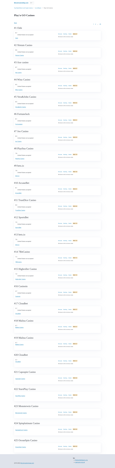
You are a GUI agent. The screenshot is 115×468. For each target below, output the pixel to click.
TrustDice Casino (20, 210)
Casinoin (17, 296)
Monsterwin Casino (21, 417)
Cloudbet (18, 313)
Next (15, 23)
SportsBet (18, 227)
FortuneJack (18, 124)
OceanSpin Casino (20, 451)
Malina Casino (19, 331)
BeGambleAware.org (81, 461)
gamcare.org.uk (80, 463)
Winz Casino (18, 90)
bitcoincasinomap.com (27, 464)
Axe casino (18, 72)
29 (100, 24)
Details (70, 34)
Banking (65, 34)
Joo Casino (18, 141)
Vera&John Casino (20, 107)
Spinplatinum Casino (21, 434)
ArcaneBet (18, 193)
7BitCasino (18, 262)
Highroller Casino (20, 279)
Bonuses (60, 34)
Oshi (16, 38)
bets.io (17, 176)
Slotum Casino (19, 55)
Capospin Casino (20, 382)
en (31, 3)
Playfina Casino (19, 158)
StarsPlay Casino (20, 400)
